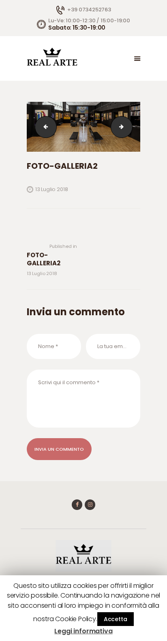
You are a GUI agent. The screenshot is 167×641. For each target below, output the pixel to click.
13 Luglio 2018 (51, 189)
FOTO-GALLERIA (43, 127)
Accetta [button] (115, 619)
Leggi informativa (83, 631)
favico (130, 127)
